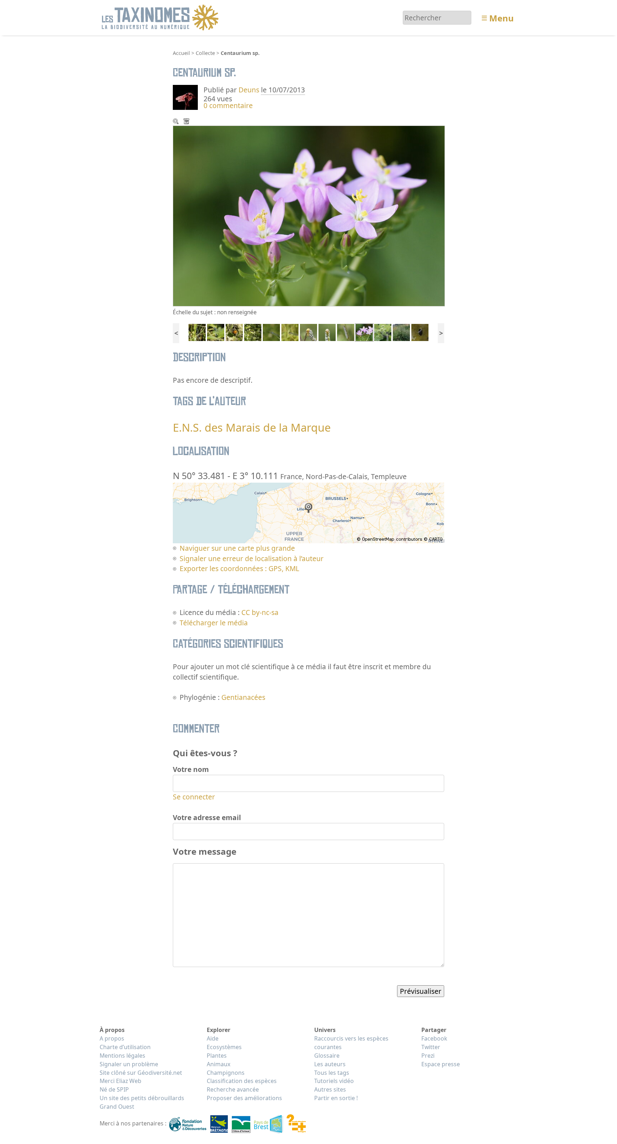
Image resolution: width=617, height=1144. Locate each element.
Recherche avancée (233, 1089)
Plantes (217, 1055)
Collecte (205, 53)
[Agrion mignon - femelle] (290, 331)
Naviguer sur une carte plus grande (237, 548)
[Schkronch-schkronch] (308, 331)
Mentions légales (122, 1055)
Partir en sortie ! (336, 1098)
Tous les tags (331, 1073)
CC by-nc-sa (260, 612)
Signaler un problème (129, 1064)
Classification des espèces (242, 1081)
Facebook (434, 1038)
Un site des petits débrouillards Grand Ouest (142, 1102)
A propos (112, 1038)
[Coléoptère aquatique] (420, 331)
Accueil (181, 53)
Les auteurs (330, 1064)
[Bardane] (382, 331)
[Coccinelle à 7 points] (234, 331)
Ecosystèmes (224, 1047)
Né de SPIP (114, 1089)
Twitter (430, 1047)
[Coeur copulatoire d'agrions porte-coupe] (197, 331)
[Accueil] (161, 17)
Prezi (428, 1055)
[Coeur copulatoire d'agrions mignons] (215, 331)
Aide (213, 1038)
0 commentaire (228, 105)
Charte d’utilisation (125, 1047)
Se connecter (194, 797)
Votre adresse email (207, 817)
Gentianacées (243, 697)
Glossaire (327, 1055)
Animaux (218, 1064)
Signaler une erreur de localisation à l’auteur (251, 558)
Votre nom (191, 769)
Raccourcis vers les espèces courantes (351, 1042)
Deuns (249, 90)
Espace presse (440, 1064)
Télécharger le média (187, 122)
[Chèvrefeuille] (253, 331)
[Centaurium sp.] (364, 331)
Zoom (176, 122)
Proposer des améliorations (244, 1098)
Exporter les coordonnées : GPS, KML (239, 568)
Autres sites (330, 1089)
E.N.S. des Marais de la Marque (252, 427)
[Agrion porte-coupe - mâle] (271, 331)
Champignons (226, 1073)
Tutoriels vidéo (334, 1081)
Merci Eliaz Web (120, 1081)
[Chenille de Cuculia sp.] (345, 331)
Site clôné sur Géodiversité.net (141, 1073)
